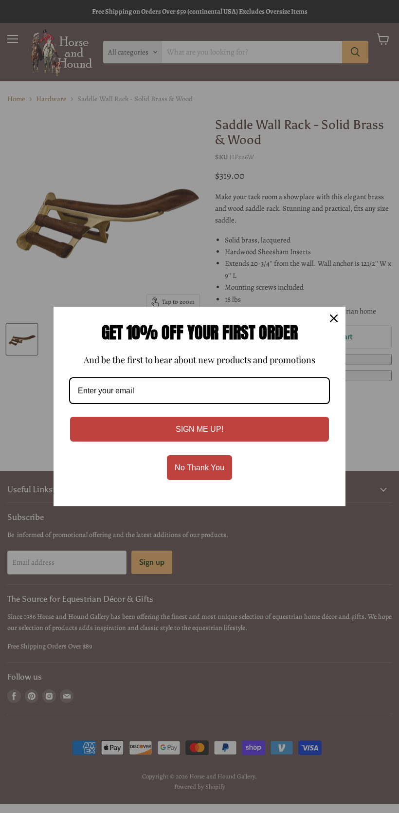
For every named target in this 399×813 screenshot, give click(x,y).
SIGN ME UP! (199, 429)
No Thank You (199, 467)
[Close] (333, 318)
